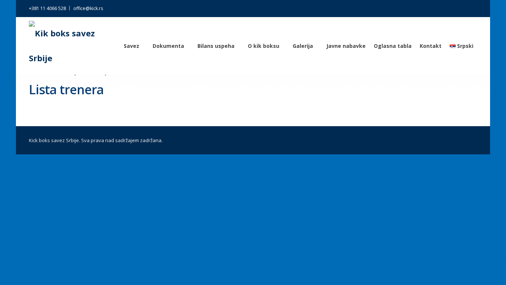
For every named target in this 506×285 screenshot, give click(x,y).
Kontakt (431, 45)
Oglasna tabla (393, 45)
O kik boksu (263, 45)
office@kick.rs (88, 8)
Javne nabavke (346, 45)
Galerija (303, 45)
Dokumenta (168, 45)
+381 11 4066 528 (47, 8)
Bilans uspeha (215, 45)
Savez (131, 45)
